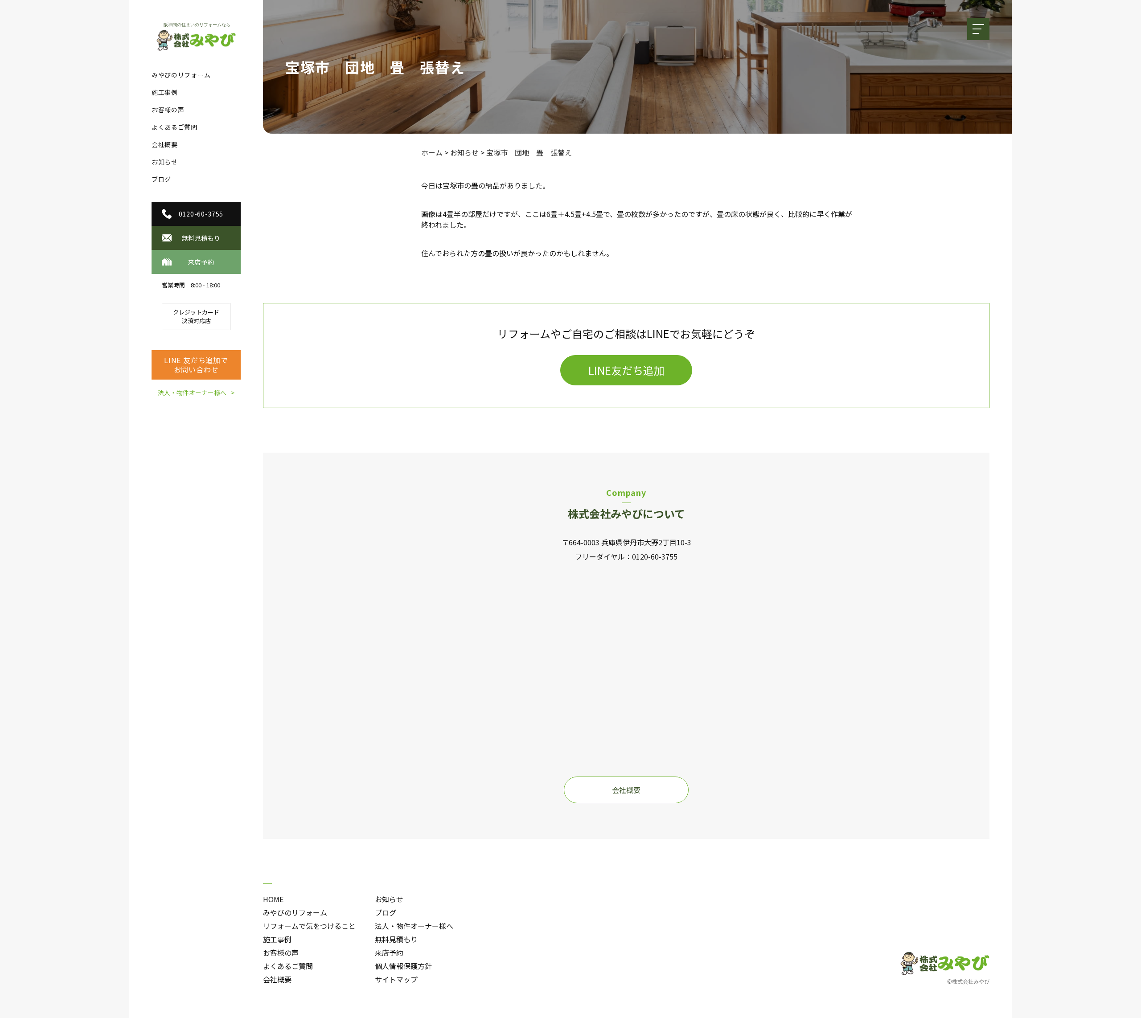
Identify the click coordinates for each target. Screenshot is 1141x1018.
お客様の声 (168, 109)
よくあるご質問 (174, 127)
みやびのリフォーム (181, 74)
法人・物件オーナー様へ (192, 392)
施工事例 (165, 92)
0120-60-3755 (654, 556)
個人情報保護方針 (403, 966)
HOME (273, 899)
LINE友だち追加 (626, 370)
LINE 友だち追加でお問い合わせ (196, 365)
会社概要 (165, 144)
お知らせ (165, 161)
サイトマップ (396, 979)
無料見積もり (396, 939)
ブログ (161, 179)
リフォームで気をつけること (309, 925)
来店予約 (389, 952)
